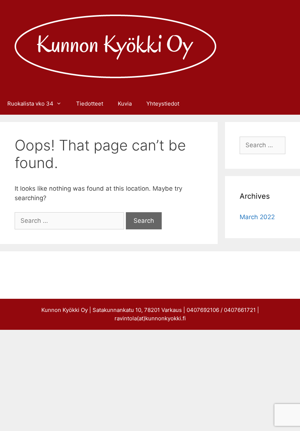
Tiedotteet (89, 103)
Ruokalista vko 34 (30, 103)
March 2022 (257, 217)
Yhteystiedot (162, 103)
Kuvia (125, 103)
